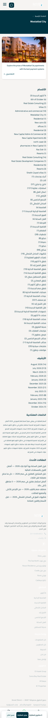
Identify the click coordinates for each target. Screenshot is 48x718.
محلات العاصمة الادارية (36, 319)
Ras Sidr (39, 149)
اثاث (44, 180)
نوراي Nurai (41, 575)
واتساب (41, 538)
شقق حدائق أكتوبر (38, 284)
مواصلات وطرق (39, 350)
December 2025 (36, 383)
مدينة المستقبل (40, 627)
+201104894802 (36, 533)
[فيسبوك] (43, 544)
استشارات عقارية (39, 188)
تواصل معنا (42, 659)
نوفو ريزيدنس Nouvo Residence (34, 565)
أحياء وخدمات (40, 176)
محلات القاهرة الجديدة (36, 323)
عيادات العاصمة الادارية (36, 296)
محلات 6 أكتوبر (40, 315)
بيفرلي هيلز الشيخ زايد (23, 436)
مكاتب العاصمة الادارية (36, 342)
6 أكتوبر (43, 593)
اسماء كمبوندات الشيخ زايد (18, 428)
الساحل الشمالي (39, 203)
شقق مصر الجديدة (38, 288)
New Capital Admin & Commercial (28, 134)
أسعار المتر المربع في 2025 (17, 421)
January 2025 (36, 399)
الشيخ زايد (42, 612)
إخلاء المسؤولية (12, 704)
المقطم (42, 230)
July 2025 (39, 391)
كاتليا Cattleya (41, 580)
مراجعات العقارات (38, 331)
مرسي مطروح (40, 335)
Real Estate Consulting (33, 103)
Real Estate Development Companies (27, 161)
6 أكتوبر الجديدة (39, 95)
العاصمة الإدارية (40, 597)
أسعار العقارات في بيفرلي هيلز (36, 421)
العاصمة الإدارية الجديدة (36, 211)
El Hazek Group (40, 671)
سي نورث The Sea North (37, 560)
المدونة (43, 649)
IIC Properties (41, 686)
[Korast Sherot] (38, 5)
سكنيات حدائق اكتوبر (17, 444)
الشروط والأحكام (25, 704)
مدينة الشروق (40, 327)
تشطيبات (42, 234)
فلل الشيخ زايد (40, 304)
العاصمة (42, 207)
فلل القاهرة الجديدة (37, 308)
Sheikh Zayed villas (35, 173)
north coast (38, 142)
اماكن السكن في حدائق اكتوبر (20, 432)
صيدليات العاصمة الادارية (35, 292)
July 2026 (37, 368)
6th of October (37, 99)
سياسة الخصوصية (39, 704)
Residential (38, 119)
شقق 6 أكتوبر (40, 261)
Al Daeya (43, 681)
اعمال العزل (41, 192)
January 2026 (37, 380)
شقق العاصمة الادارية (37, 269)
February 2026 (36, 376)
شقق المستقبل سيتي (37, 277)
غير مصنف (41, 300)
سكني (43, 250)
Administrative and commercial (28, 111)
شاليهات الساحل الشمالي (35, 254)
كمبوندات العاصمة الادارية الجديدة (31, 311)
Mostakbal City (36, 115)
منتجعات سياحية (39, 346)
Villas (41, 107)
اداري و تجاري (40, 184)
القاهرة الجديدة (39, 227)
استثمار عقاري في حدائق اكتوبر (18, 425)
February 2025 (36, 395)
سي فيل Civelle (40, 570)
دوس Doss (42, 556)
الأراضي (43, 196)
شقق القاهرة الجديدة (37, 273)
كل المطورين (41, 644)
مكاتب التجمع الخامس (36, 338)
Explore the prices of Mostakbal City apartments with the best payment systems (25, 67)
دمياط (43, 242)
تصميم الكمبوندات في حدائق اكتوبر (26, 440)
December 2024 (35, 403)
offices (40, 126)
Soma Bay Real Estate (37, 676)
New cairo (39, 122)
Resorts (40, 153)
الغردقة (43, 223)
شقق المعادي (40, 281)
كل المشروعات (40, 639)
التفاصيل (10, 74)
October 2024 (37, 407)
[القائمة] (4, 5)
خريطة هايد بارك (30, 444)
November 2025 (35, 387)
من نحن (43, 654)
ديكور (43, 238)
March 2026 (38, 372)
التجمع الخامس (39, 200)
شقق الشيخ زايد (39, 265)
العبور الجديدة (40, 215)
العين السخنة (40, 219)
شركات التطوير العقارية (36, 257)
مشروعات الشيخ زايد (29, 448)
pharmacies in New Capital (31, 146)
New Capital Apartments (32, 138)
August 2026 (36, 364)
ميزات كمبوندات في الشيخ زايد (36, 452)
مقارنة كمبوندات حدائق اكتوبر (13, 448)
